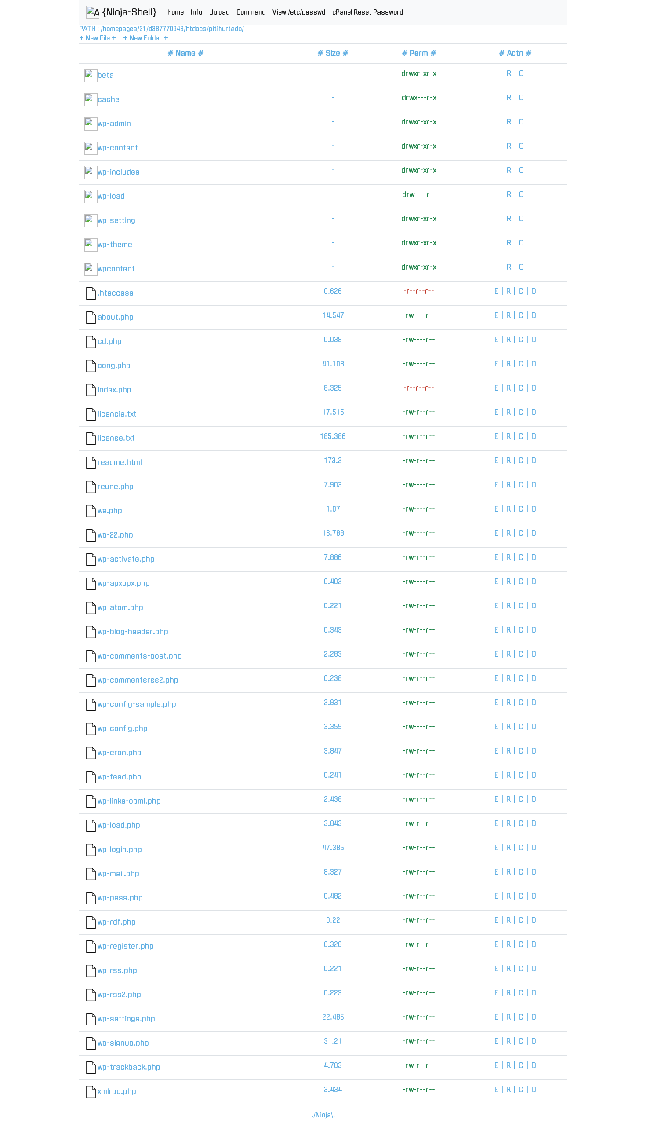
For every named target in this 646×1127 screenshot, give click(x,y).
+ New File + (97, 38)
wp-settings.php (126, 1018)
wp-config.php (123, 728)
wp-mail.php (118, 873)
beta (106, 75)
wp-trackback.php (129, 1067)
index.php (114, 389)
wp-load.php (119, 825)
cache (109, 99)
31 (142, 29)
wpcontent (116, 268)
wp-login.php (120, 849)
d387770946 (166, 29)
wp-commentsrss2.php (138, 680)
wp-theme (115, 244)
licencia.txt (117, 413)
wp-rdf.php (117, 922)
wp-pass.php (120, 897)
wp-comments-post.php (140, 655)
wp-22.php (115, 534)
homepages (120, 29)
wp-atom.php (120, 607)
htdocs (196, 29)
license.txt (116, 438)
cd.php (110, 341)
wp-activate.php (126, 559)
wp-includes (119, 172)
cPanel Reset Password (367, 12)
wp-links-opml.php (129, 801)
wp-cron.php (120, 752)
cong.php (114, 365)
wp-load (111, 196)
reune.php (116, 486)
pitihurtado (225, 29)
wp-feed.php (120, 776)
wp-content (118, 147)
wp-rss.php (117, 970)
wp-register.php (126, 946)
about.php (116, 317)
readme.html (120, 462)
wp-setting (116, 220)
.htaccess (116, 292)
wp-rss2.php (119, 994)
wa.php (110, 510)
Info (196, 12)
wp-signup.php (123, 1042)
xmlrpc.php (117, 1091)
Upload (219, 12)
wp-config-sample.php (137, 704)
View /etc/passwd (298, 12)
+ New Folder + (145, 38)
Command (250, 12)
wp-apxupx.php (124, 583)
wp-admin (114, 123)
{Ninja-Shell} (128, 12)
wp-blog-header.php (133, 631)
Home (175, 12)
